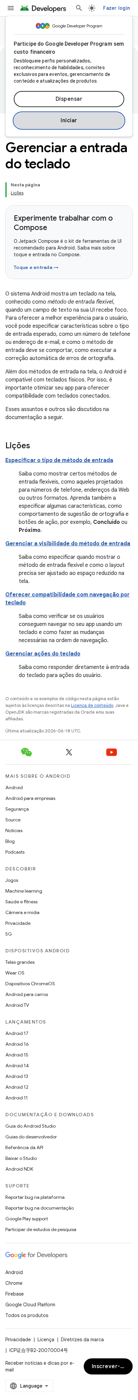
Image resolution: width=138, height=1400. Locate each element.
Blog (10, 841)
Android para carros (26, 994)
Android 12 (16, 1087)
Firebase (14, 1294)
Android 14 (17, 1066)
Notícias (13, 830)
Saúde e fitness (21, 902)
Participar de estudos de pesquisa (40, 1229)
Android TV (17, 1005)
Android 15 (16, 1055)
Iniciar (69, 120)
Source (12, 820)
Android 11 (16, 1098)
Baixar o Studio (21, 1158)
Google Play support (26, 1219)
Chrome (13, 1283)
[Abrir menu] (10, 8)
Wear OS (14, 973)
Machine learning (23, 891)
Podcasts (14, 852)
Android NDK (19, 1169)
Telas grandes (19, 962)
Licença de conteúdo (92, 705)
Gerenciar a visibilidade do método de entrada (67, 543)
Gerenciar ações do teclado (42, 653)
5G (8, 934)
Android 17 (16, 1033)
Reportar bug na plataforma (35, 1197)
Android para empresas (30, 798)
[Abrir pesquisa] (79, 8)
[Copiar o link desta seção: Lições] (37, 446)
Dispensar (69, 99)
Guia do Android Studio (30, 1126)
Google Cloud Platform (30, 1305)
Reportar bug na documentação (39, 1208)
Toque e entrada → (36, 267)
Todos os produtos (26, 1315)
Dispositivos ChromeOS (30, 984)
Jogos (11, 880)
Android (14, 787)
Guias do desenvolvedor (31, 1137)
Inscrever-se (109, 1366)
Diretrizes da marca (82, 1339)
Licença (46, 1339)
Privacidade (17, 923)
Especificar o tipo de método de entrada (59, 460)
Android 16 (17, 1044)
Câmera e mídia (22, 912)
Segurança (17, 809)
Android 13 (16, 1076)
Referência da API (24, 1147)
